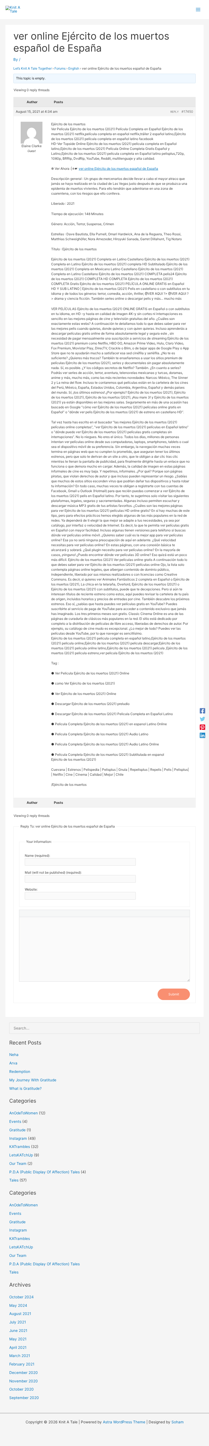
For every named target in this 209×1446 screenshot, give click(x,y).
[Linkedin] (202, 735)
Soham (177, 1422)
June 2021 (18, 1330)
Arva (13, 1063)
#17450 (187, 111)
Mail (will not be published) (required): (53, 872)
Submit (173, 994)
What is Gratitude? (25, 1088)
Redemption (19, 1071)
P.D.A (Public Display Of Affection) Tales (44, 1172)
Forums (60, 68)
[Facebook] (202, 710)
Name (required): (37, 855)
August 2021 (20, 1313)
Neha (14, 1054)
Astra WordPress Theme (124, 1422)
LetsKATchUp (21, 1155)
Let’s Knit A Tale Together (32, 68)
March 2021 (19, 1355)
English (73, 68)
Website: (31, 889)
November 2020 (23, 1381)
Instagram (18, 1138)
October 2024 (21, 1297)
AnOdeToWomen (23, 1113)
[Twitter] (202, 719)
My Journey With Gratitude (32, 1080)
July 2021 (17, 1322)
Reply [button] (174, 111)
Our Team (17, 1163)
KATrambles (19, 1146)
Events (15, 1121)
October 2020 (21, 1389)
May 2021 (17, 1339)
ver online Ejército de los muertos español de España (118, 168)
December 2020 (23, 1372)
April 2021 (17, 1347)
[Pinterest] (202, 727)
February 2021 (21, 1364)
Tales (14, 1180)
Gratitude (17, 1130)
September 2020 (24, 1398)
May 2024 (18, 1305)
